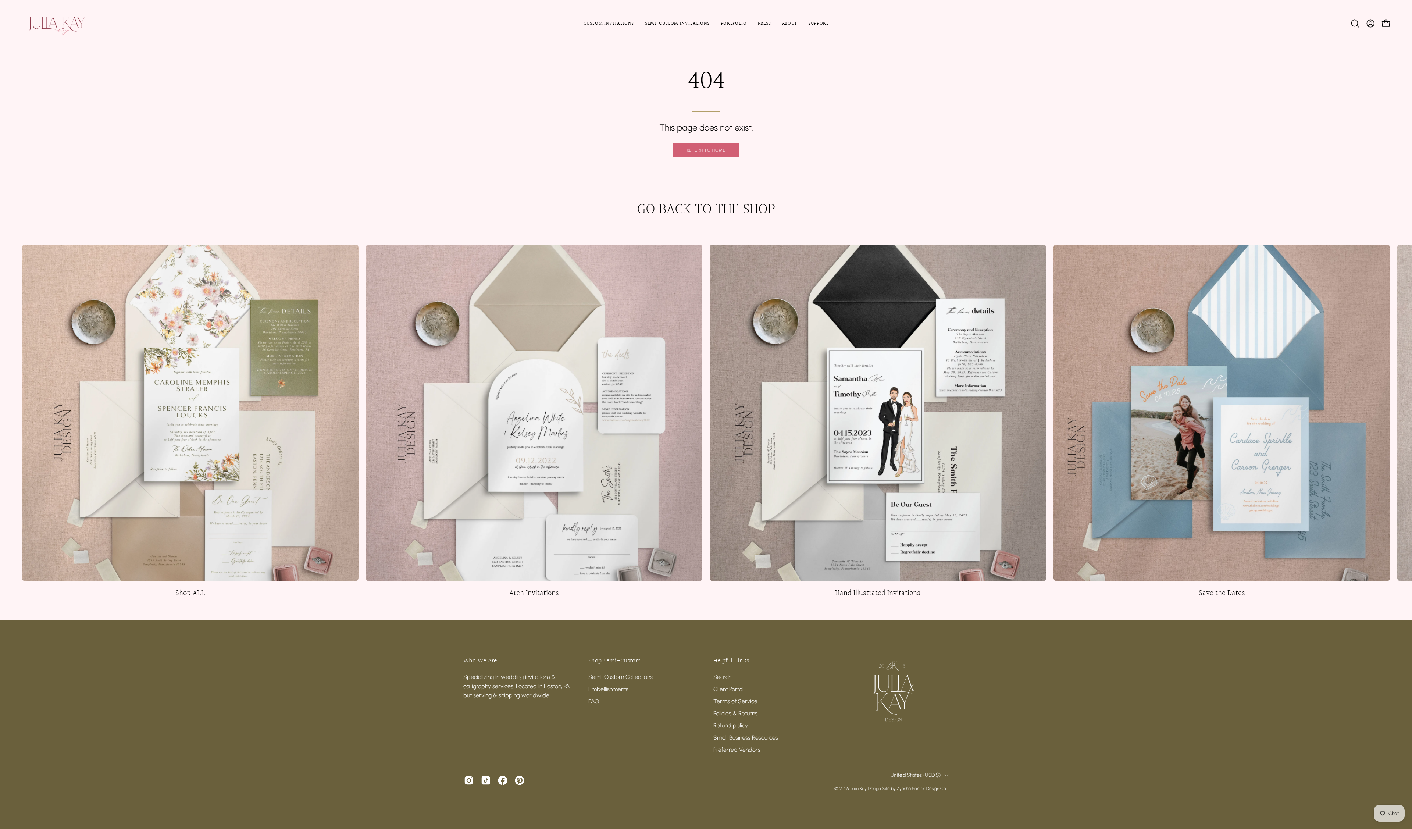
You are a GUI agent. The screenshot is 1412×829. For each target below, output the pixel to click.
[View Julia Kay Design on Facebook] (502, 780)
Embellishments (608, 689)
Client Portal (728, 689)
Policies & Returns (735, 713)
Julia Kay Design (866, 788)
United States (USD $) (916, 775)
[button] (1355, 23)
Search (722, 676)
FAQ (593, 701)
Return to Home (706, 150)
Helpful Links (731, 661)
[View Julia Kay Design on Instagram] (468, 780)
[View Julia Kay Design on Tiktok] (485, 780)
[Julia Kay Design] (68, 23)
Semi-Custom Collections (620, 676)
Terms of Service (735, 701)
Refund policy (730, 725)
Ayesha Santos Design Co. (922, 788)
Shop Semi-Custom (614, 661)
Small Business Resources (745, 737)
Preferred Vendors (736, 749)
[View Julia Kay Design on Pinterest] (519, 780)
